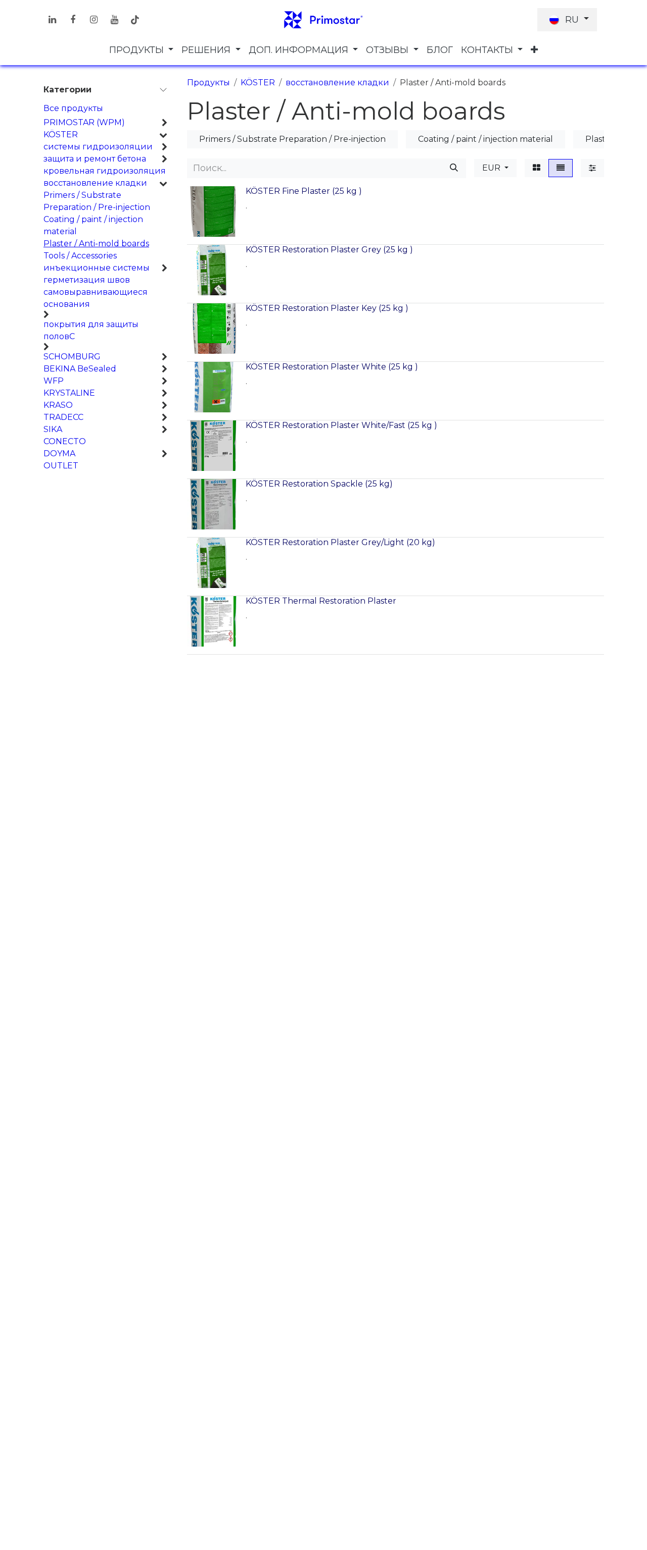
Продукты (208, 82)
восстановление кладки (95, 183)
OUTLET (60, 465)
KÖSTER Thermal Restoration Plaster (321, 601)
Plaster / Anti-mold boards (96, 243)
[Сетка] (536, 168)
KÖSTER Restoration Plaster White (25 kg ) (332, 366)
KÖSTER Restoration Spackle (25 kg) (319, 484)
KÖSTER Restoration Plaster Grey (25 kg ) (329, 249)
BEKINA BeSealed (79, 368)
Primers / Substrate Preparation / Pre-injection (96, 201)
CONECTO (64, 441)
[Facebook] (73, 20)
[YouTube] (114, 20)
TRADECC (63, 417)
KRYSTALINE (69, 393)
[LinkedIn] (52, 20)
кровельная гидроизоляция (104, 171)
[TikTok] (135, 20)
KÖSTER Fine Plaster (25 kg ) (304, 191)
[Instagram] (93, 20)
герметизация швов (86, 280)
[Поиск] (454, 168)
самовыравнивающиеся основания (95, 298)
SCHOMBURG (72, 356)
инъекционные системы (96, 268)
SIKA (52, 429)
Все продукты (73, 108)
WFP (53, 381)
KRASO (58, 405)
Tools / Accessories (80, 255)
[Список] (560, 168)
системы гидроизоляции (98, 146)
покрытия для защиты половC (90, 330)
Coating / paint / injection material (93, 225)
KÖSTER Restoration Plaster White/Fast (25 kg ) (341, 425)
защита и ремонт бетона (94, 159)
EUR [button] (492, 168)
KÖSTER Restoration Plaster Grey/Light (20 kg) (340, 542)
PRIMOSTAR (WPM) (84, 122)
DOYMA (59, 453)
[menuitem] (141, 50)
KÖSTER (60, 134)
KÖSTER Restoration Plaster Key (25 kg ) (327, 308)
